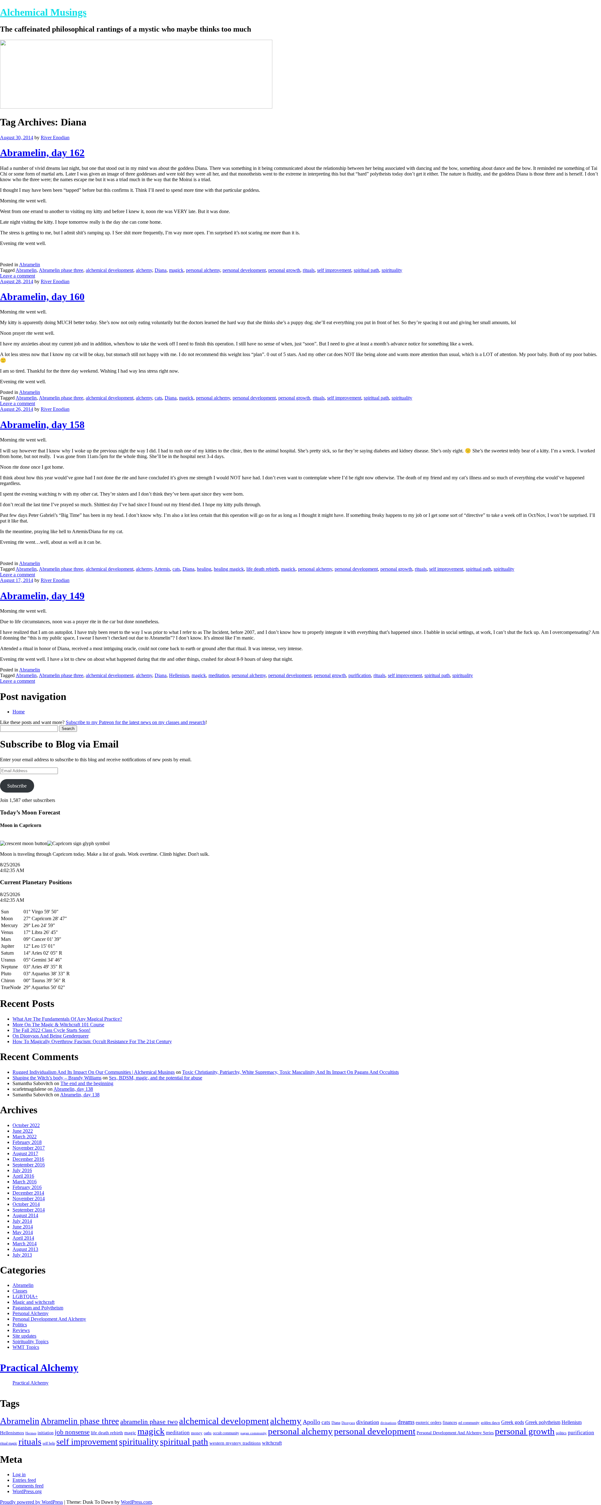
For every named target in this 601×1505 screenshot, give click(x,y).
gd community (469, 1423)
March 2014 (25, 1243)
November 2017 (29, 1147)
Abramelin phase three (61, 270)
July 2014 (22, 1221)
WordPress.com (136, 1502)
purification (359, 675)
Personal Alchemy (31, 1313)
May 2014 (23, 1232)
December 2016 (28, 1159)
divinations (388, 1423)
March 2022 (25, 1136)
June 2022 (23, 1131)
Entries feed (24, 1480)
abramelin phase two (149, 1422)
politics (561, 1433)
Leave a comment (17, 275)
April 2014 (23, 1238)
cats (158, 397)
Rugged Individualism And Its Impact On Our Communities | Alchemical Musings (94, 1072)
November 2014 (29, 1198)
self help (49, 1443)
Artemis (162, 569)
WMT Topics (26, 1347)
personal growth (284, 270)
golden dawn (490, 1423)
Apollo (311, 1421)
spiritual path (366, 270)
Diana (161, 270)
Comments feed (28, 1485)
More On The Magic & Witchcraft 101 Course (58, 1024)
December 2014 (28, 1193)
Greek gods (512, 1422)
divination (367, 1422)
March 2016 (25, 1181)
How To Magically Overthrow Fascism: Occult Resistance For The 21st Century (92, 1041)
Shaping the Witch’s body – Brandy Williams (57, 1077)
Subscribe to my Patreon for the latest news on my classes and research (135, 722)
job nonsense (72, 1432)
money (197, 1433)
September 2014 (29, 1209)
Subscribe (17, 785)
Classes (20, 1290)
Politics (20, 1324)
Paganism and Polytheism (38, 1307)
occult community (226, 1433)
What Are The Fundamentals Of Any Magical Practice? (67, 1019)
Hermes (30, 1433)
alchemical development (109, 270)
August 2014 (25, 1215)
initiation (46, 1433)
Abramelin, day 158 (42, 424)
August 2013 (25, 1249)
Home (19, 711)
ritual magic (8, 1443)
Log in (19, 1474)
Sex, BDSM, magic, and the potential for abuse (155, 1077)
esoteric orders (428, 1422)
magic (130, 1432)
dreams (406, 1422)
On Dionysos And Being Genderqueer (51, 1035)
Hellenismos (12, 1432)
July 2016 (22, 1170)
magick (176, 270)
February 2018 (27, 1142)
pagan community (253, 1433)
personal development (244, 270)
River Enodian (55, 137)
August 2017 (25, 1153)
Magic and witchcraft (33, 1302)
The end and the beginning (86, 1083)
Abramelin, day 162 (42, 152)
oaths (208, 1433)
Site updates (24, 1336)
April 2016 (23, 1176)
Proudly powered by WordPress (31, 1502)
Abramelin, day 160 (42, 296)
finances (450, 1422)
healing (204, 569)
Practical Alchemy (39, 1367)
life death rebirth (262, 569)
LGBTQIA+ (25, 1296)
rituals (309, 270)
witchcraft (272, 1443)
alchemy (144, 270)
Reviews (21, 1330)
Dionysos (348, 1423)
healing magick (229, 569)
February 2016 (27, 1187)
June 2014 (23, 1226)
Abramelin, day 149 (42, 595)
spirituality (392, 270)
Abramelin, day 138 (73, 1089)
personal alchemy (203, 270)
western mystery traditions (235, 1443)
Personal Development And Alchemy (49, 1319)
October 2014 (26, 1204)
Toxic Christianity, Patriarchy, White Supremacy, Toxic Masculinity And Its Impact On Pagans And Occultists (290, 1072)
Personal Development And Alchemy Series (455, 1433)
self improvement (334, 270)
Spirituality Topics (31, 1341)
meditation (218, 675)
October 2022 (26, 1125)
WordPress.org (27, 1491)
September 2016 (29, 1164)
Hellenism (179, 675)
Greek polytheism (542, 1422)
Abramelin (29, 264)
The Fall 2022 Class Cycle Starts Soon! (51, 1030)
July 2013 (22, 1255)
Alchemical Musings (43, 12)
